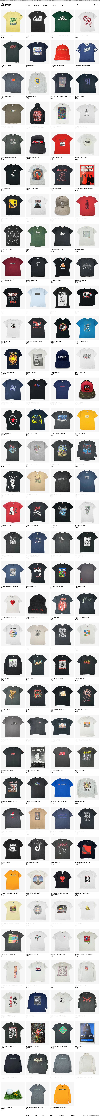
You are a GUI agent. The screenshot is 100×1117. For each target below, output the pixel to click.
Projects (27, 1115)
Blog (35, 1115)
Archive (51, 1115)
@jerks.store (72, 1115)
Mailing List (61, 1115)
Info (43, 1115)
